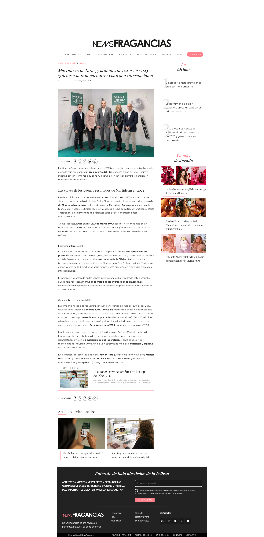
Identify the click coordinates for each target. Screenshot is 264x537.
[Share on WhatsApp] (95, 161)
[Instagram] (169, 521)
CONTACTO (177, 535)
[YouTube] (188, 521)
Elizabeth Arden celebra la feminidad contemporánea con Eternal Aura (185, 258)
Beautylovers (142, 517)
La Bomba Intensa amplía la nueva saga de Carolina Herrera (186, 191)
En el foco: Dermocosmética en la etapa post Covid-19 (119, 373)
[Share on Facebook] (75, 161)
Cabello (139, 513)
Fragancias (116, 513)
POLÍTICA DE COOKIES (143, 535)
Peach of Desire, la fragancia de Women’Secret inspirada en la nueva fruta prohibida (184, 225)
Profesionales (70, 63)
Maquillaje (116, 520)
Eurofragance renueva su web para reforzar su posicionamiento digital (130, 455)
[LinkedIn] (175, 521)
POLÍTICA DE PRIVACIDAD (121, 535)
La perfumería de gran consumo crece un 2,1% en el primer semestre (183, 107)
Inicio (60, 63)
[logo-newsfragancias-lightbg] (132, 43)
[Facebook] (162, 521)
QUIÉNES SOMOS (162, 535)
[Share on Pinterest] (85, 161)
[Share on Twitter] (80, 161)
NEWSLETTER (191, 535)
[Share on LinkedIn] (90, 161)
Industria (82, 63)
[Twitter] (181, 521)
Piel (113, 517)
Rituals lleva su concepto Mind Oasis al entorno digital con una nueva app (83, 455)
